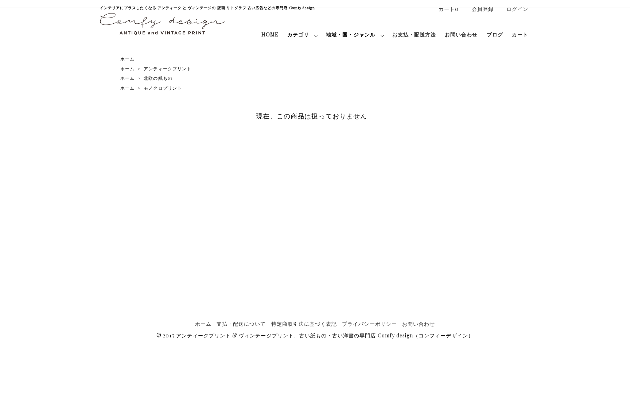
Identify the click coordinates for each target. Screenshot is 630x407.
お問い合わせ (461, 34)
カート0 (449, 8)
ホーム (127, 59)
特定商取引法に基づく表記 (304, 323)
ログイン (517, 8)
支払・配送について (241, 323)
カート (520, 34)
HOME (270, 34)
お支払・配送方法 (414, 34)
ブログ (495, 34)
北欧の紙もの (158, 78)
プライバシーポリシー (369, 323)
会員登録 (483, 8)
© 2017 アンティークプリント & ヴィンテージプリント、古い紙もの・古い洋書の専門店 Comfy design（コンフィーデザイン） (314, 335)
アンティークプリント (167, 68)
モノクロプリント (163, 88)
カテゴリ (298, 34)
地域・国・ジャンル (350, 34)
